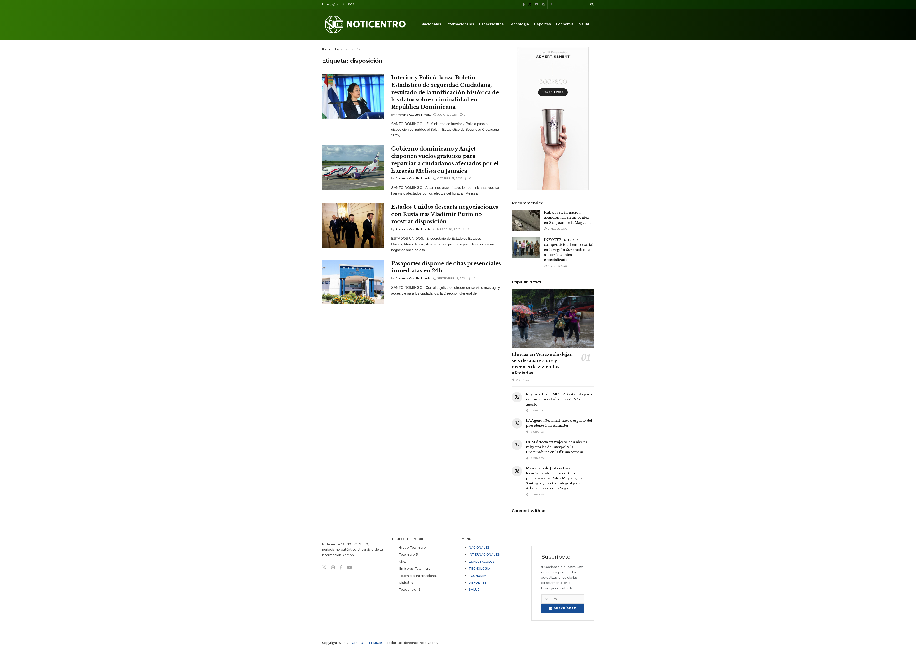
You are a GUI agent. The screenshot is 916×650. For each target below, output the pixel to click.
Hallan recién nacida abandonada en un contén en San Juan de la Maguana (567, 217)
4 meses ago (557, 266)
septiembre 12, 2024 (451, 278)
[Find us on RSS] (543, 4)
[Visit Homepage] (366, 24)
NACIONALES (479, 547)
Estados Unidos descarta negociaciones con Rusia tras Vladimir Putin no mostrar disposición (444, 214)
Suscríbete (564, 608)
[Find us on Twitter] (529, 4)
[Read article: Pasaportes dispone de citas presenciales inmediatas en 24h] (353, 282)
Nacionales (431, 24)
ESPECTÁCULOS (482, 561)
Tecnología (519, 24)
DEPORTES (478, 582)
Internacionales (460, 24)
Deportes (542, 24)
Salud (584, 24)
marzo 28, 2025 (448, 229)
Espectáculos (491, 24)
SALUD (474, 589)
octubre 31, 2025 (449, 178)
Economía (565, 24)
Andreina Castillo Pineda (413, 114)
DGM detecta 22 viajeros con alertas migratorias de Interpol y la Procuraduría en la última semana (556, 447)
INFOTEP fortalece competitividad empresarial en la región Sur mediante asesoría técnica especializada (568, 250)
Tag (337, 49)
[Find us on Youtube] (537, 4)
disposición (352, 49)
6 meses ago (557, 228)
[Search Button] (591, 4)
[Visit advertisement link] (553, 118)
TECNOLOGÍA (479, 568)
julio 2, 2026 (446, 114)
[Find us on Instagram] (333, 567)
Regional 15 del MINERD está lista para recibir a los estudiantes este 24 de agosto (559, 399)
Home (326, 49)
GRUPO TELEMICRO (368, 643)
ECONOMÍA (477, 575)
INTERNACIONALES (484, 554)
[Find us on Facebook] (524, 4)
